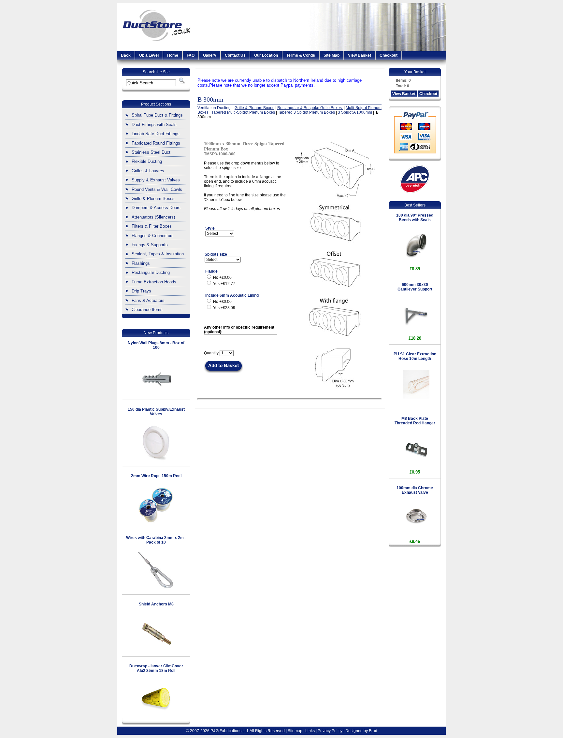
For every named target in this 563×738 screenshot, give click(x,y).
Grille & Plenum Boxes (153, 198)
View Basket (359, 55)
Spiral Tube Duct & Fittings (157, 115)
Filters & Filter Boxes (152, 226)
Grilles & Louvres (148, 170)
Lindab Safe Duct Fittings (156, 133)
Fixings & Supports (150, 244)
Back (126, 55)
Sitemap (295, 731)
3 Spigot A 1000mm (355, 112)
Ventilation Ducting (214, 108)
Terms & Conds (300, 55)
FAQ (191, 55)
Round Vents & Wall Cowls (157, 189)
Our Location (266, 55)
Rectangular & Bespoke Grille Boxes (310, 108)
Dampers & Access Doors (156, 207)
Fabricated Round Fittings (156, 143)
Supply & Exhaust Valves (156, 179)
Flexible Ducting (147, 161)
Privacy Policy (330, 731)
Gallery (209, 55)
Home (172, 55)
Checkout (388, 55)
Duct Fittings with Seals (154, 124)
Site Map (331, 55)
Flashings (141, 263)
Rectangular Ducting (151, 272)
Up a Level (149, 55)
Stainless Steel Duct (151, 152)
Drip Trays (141, 291)
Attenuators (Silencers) (153, 217)
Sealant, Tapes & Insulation (158, 253)
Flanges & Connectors (153, 235)
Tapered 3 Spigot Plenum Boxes (306, 112)
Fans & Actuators (148, 300)
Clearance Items (147, 309)
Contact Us (235, 55)
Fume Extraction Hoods (154, 281)
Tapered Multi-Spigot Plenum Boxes (243, 112)
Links (310, 731)
